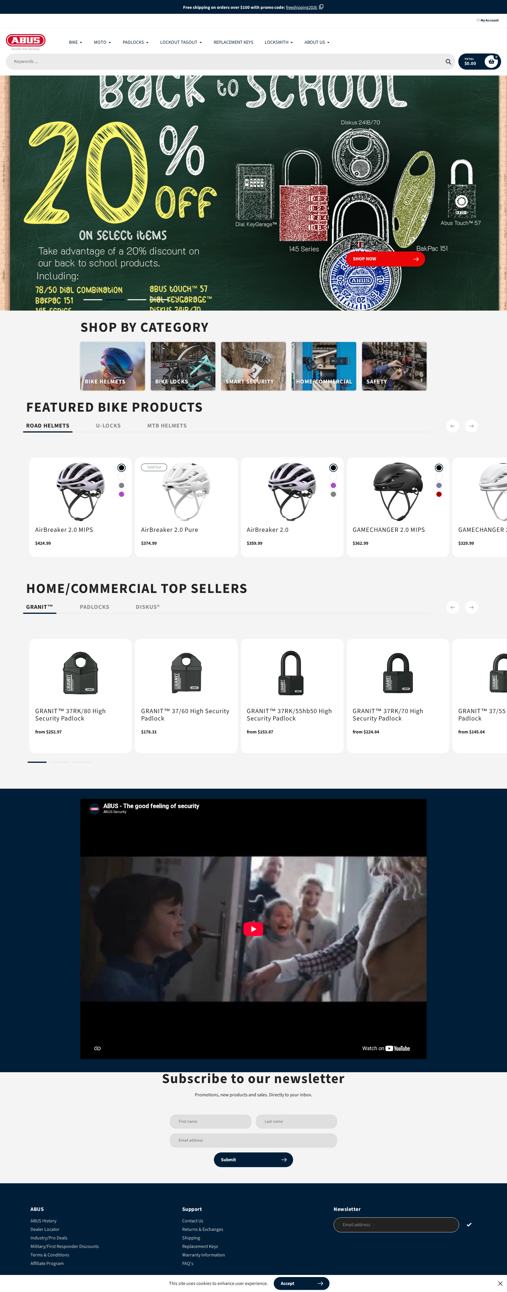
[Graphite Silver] (121, 485)
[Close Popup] (500, 1283)
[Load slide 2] (114, 300)
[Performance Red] (439, 494)
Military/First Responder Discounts (65, 1246)
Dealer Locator (45, 1229)
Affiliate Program (47, 1263)
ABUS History (43, 1221)
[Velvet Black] (121, 467)
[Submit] (469, 1224)
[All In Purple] (121, 494)
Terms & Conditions (50, 1255)
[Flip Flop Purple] (439, 485)
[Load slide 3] (136, 300)
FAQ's (187, 1263)
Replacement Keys (200, 1246)
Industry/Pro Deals (49, 1238)
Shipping (191, 1238)
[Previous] (452, 426)
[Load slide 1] (92, 300)
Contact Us (192, 1221)
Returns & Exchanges (202, 1229)
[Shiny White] (121, 476)
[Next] (471, 426)
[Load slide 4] (158, 300)
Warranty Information (203, 1255)
